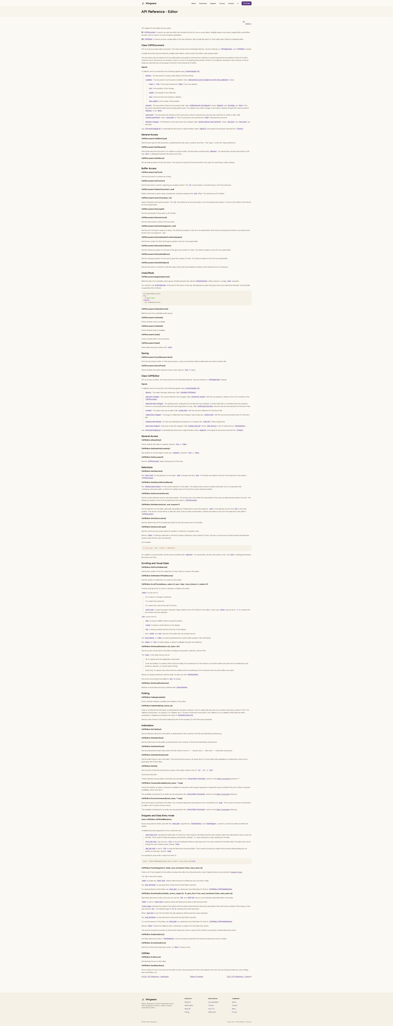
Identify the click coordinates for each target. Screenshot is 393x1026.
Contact (231, 3)
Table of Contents (196, 977)
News (234, 1009)
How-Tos (211, 1009)
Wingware (151, 3)
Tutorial (210, 1005)
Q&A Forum (212, 1012)
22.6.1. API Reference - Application (156, 977)
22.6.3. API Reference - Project (238, 977)
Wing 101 (187, 1009)
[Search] (238, 3)
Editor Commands (223, 779)
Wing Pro (188, 1002)
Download (203, 3)
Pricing (222, 3)
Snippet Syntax (236, 872)
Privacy (234, 1012)
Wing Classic (189, 1005)
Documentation (213, 1002)
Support (213, 3)
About (193, 3)
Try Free (246, 3)
